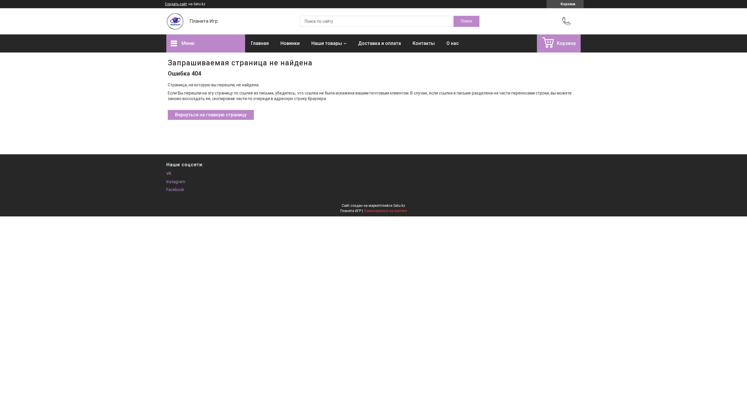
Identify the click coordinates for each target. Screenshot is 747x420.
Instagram (175, 181)
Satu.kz (399, 206)
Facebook (175, 189)
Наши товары (326, 43)
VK (168, 173)
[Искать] (466, 21)
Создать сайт (176, 4)
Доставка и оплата (379, 43)
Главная (260, 43)
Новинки (290, 43)
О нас (452, 43)
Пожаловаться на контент (385, 211)
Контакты (424, 43)
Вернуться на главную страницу (211, 115)
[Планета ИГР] (175, 21)
